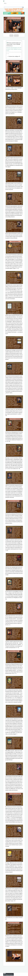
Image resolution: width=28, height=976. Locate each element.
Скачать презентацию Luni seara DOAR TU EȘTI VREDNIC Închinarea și (13, 49)
